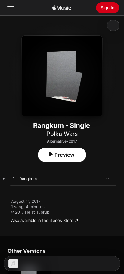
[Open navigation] (10, 7)
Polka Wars (62, 133)
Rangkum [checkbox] (28, 178)
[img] (61, 7)
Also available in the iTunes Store (42, 220)
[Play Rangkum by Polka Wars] (14, 178)
